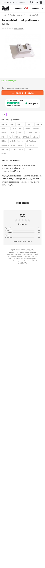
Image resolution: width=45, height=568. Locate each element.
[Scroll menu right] (42, 8)
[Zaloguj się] (36, 2)
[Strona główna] (5, 14)
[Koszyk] (41, 2)
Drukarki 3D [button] (21, 8)
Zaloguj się (17, 241)
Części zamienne (16, 15)
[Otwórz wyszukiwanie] (32, 2)
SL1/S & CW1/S (32, 15)
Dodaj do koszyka (25, 92)
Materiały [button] (36, 9)
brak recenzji (19, 28)
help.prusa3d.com (23, 178)
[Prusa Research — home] (5, 8)
